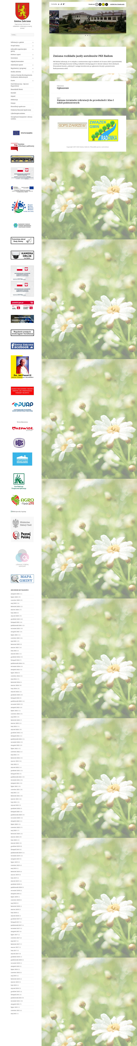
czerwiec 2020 (15, 827)
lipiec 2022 (14, 748)
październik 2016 (16, 960)
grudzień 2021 (15, 770)
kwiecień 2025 (15, 644)
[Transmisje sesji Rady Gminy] (22, 240)
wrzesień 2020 (15, 818)
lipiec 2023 (14, 710)
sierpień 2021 (15, 783)
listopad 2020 (15, 811)
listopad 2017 (15, 922)
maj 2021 (13, 792)
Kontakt (13, 93)
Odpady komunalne (17, 61)
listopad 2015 (15, 994)
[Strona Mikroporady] (18, 511)
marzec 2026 (15, 609)
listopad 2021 (15, 774)
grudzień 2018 (15, 884)
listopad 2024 (15, 660)
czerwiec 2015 (15, 1010)
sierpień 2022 (15, 745)
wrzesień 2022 (15, 742)
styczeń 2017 (15, 953)
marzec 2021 (15, 799)
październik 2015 (16, 998)
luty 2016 (14, 985)
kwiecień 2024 (15, 682)
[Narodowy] (22, 225)
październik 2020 (16, 815)
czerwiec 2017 (15, 938)
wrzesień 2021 (15, 780)
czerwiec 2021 (15, 789)
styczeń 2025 (15, 654)
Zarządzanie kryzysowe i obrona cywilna (21, 118)
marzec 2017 (15, 947)
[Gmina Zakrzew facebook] (22, 346)
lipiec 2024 (14, 673)
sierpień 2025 (15, 631)
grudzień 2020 (15, 808)
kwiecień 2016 (15, 979)
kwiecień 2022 (15, 758)
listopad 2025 (15, 622)
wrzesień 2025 (15, 628)
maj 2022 (13, 755)
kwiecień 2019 (15, 871)
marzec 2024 (15, 685)
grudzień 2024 (15, 657)
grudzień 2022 (15, 732)
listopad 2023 (15, 698)
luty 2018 (14, 912)
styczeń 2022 (15, 767)
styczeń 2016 (15, 988)
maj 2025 (13, 641)
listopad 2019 (15, 849)
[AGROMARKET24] (22, 500)
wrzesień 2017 (15, 928)
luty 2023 (14, 726)
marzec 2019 (15, 875)
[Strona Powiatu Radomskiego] (116, 125)
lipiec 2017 (14, 934)
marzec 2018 (15, 909)
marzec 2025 (15, 647)
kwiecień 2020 (15, 833)
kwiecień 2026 (15, 606)
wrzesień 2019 (15, 856)
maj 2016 (13, 976)
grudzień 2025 (15, 619)
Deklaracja (14, 100)
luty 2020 (14, 840)
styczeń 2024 (15, 691)
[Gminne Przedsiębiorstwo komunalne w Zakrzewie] (22, 319)
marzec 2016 (15, 982)
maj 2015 (13, 1013)
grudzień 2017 (15, 919)
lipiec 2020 (14, 824)
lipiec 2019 (14, 862)
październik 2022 (16, 739)
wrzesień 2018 (15, 890)
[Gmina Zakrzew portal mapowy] (22, 558)
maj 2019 (13, 868)
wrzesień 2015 (15, 1001)
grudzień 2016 (15, 957)
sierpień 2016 (15, 966)
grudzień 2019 (15, 846)
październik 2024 (16, 663)
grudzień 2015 (15, 991)
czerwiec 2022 (15, 751)
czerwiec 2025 (15, 638)
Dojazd (13, 96)
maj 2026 (13, 603)
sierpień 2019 (15, 859)
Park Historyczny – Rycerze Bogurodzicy (20, 85)
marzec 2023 (15, 723)
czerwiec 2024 (15, 676)
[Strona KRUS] (18, 481)
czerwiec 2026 (15, 600)
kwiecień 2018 (15, 906)
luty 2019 (14, 878)
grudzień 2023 (15, 695)
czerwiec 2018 (15, 900)
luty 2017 (14, 950)
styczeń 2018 (15, 916)
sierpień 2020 (15, 821)
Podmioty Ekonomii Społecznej (21, 110)
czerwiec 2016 (15, 972)
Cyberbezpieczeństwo (18, 113)
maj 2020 (13, 830)
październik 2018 (16, 887)
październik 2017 (16, 925)
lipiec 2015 (14, 1007)
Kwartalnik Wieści (17, 89)
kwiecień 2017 (15, 944)
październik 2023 (16, 701)
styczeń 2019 (15, 881)
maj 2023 (13, 717)
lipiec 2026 (14, 597)
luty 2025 (14, 650)
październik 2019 (16, 852)
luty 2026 (14, 613)
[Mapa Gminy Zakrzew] (22, 578)
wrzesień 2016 (15, 963)
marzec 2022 (15, 761)
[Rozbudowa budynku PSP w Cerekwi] (22, 173)
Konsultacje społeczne (18, 106)
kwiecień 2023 (15, 720)
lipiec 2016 (14, 969)
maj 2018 (13, 903)
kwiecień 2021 (15, 796)
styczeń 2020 (15, 843)
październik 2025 (16, 625)
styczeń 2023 (15, 729)
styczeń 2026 (15, 616)
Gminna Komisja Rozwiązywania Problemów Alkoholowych (21, 76)
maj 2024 (13, 679)
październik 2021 (16, 777)
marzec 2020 (15, 837)
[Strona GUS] (19, 443)
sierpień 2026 (15, 594)
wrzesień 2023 (15, 704)
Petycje (13, 103)
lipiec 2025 (14, 635)
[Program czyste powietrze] (22, 459)
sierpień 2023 (15, 707)
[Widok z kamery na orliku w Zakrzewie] (22, 255)
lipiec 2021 (14, 786)
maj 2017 (13, 941)
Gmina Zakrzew (22, 21)
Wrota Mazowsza (22, 422)
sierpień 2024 (15, 669)
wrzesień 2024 (15, 666)
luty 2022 (14, 764)
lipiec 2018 (14, 897)
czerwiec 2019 (15, 865)
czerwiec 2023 (15, 714)
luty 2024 (14, 688)
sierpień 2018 (15, 893)
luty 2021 (14, 802)
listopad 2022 (15, 736)
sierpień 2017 (15, 931)
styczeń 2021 (15, 805)
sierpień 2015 (15, 1004)
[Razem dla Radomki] (85, 125)
